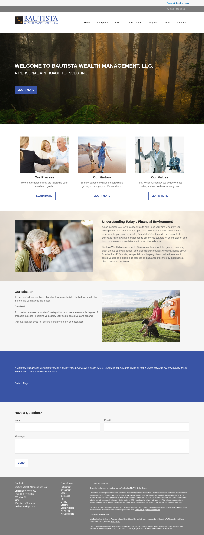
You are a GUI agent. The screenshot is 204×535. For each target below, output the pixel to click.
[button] (102, 22)
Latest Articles (67, 507)
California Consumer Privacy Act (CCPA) (165, 507)
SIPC (118, 521)
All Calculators (67, 513)
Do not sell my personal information (147, 509)
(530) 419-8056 (177, 8)
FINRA (113, 521)
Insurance (65, 495)
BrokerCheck (142, 488)
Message (20, 436)
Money (64, 501)
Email (107, 420)
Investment (66, 489)
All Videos (65, 510)
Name (18, 420)
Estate (64, 492)
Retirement (66, 486)
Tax (62, 498)
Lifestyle (64, 504)
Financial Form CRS (100, 483)
